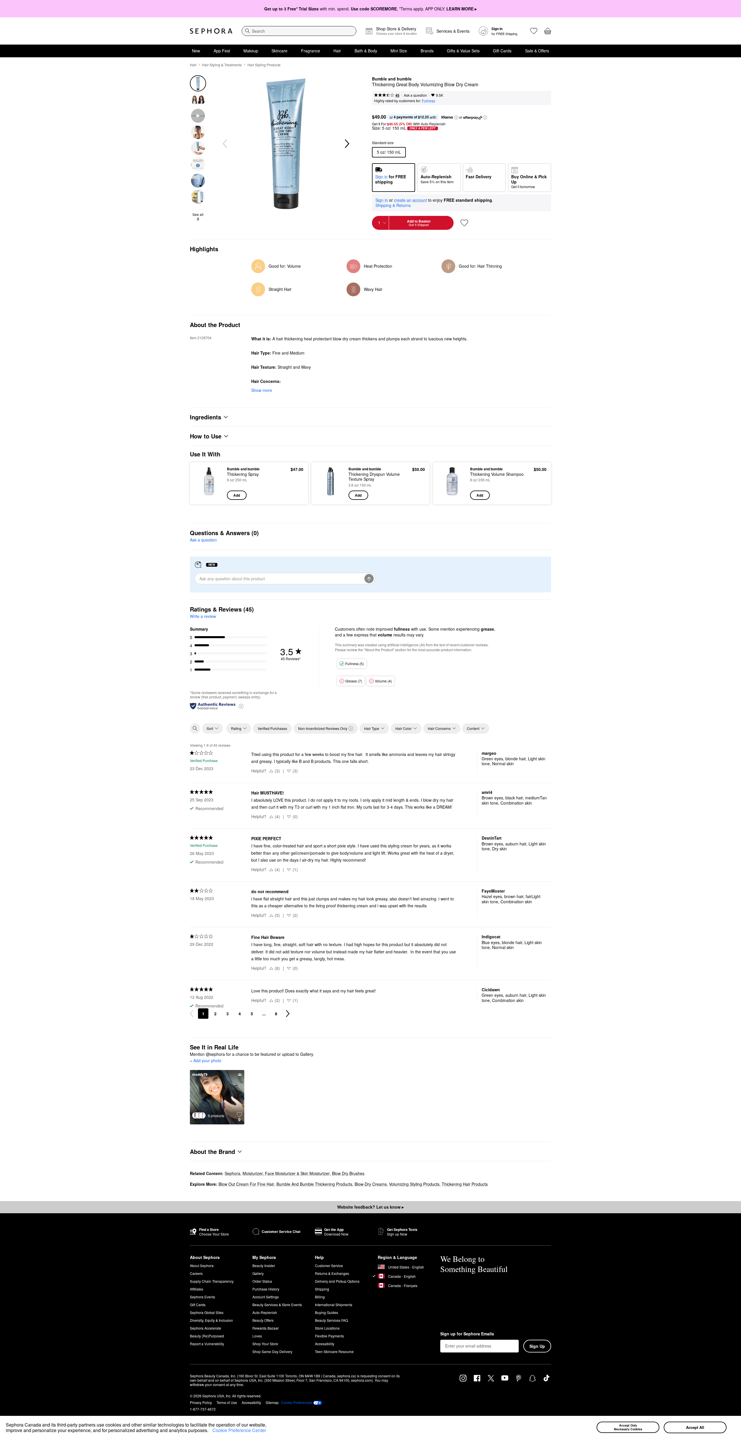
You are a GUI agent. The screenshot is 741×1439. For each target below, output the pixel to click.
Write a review (203, 616)
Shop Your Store (265, 1343)
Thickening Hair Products (465, 1184)
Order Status (262, 1281)
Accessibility (324, 1343)
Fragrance (310, 51)
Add (236, 495)
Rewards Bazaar (265, 1328)
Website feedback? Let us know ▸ (370, 1207)
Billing (320, 1296)
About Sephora (202, 1265)
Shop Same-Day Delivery (272, 1351)
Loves (257, 1335)
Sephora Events (202, 1296)
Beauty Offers (263, 1320)
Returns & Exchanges (332, 1273)
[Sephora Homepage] (211, 30)
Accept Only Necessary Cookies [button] (628, 1427)
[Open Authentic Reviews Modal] (241, 706)
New (196, 51)
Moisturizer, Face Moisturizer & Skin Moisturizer (286, 1173)
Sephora (232, 1173)
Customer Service (329, 1265)
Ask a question (415, 95)
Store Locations (327, 1328)
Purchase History (265, 1288)
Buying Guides (326, 1312)
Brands (427, 51)
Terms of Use (227, 1402)
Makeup (250, 51)
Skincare (279, 51)
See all (197, 217)
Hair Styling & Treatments (222, 64)
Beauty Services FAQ (331, 1320)
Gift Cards (502, 51)
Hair (337, 51)
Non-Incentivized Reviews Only (322, 728)
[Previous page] (191, 1013)
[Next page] (288, 1013)
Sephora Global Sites (206, 1312)
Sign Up (537, 1346)
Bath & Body (366, 51)
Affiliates (196, 1288)
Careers (196, 1273)
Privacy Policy (201, 1402)
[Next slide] (346, 144)
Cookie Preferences (296, 1402)
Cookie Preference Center (239, 1430)
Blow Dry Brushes (348, 1173)
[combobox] (299, 31)
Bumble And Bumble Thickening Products (314, 1184)
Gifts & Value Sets (463, 51)
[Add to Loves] (464, 223)
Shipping (322, 1288)
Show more (261, 390)
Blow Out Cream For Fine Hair (246, 1184)
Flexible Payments (329, 1335)
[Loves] (534, 31)
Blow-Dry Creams (371, 1184)
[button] (210, 1431)
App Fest (222, 51)
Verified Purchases (272, 728)
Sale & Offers (537, 51)
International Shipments (333, 1304)
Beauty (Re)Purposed (207, 1335)
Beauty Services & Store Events (277, 1304)
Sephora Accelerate (205, 1328)
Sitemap (272, 1402)
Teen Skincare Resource (334, 1351)
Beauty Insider (263, 1265)
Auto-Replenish (264, 1312)
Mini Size (398, 51)
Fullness (428, 100)
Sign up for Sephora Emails (467, 1334)
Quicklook (209, 495)
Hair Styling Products (263, 64)
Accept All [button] (695, 1427)
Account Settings (265, 1296)
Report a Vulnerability (207, 1343)
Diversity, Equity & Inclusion (211, 1320)
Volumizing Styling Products (414, 1184)
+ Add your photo (205, 1060)
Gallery (258, 1273)
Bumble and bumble (392, 79)
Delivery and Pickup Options (337, 1281)
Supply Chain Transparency (212, 1281)
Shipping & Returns (393, 205)
